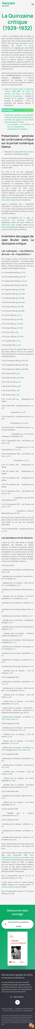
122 (17, 743)
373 (14, 805)
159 (18, 324)
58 (19, 690)
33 (19, 373)
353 (19, 298)
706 (23, 361)
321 (18, 395)
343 (18, 336)
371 (4, 798)
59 (24, 690)
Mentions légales (7, 1008)
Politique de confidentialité (24, 1008)
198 (22, 285)
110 (17, 719)
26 (2, 430)
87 (20, 378)
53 (12, 673)
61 (13, 704)
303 (20, 294)
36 (21, 636)
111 (30, 447)
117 (7, 730)
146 (19, 382)
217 (18, 328)
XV (25, 434)
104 (27, 712)
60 (10, 697)
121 (13, 743)
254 (20, 289)
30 (12, 622)
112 (19, 449)
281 (17, 332)
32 (12, 629)
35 (17, 815)
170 (27, 460)
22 (2, 612)
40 (18, 315)
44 (14, 649)
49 (32, 666)
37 (21, 272)
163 (2, 750)
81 (32, 837)
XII (24, 423)
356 (26, 787)
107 (2, 719)
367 (14, 500)
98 (18, 319)
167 (29, 750)
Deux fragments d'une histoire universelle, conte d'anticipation (17, 857)
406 (19, 302)
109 (12, 719)
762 (23, 365)
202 (19, 386)
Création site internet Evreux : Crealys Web (17, 1011)
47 (32, 660)
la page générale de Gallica (23, 152)
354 (9, 893)
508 (19, 311)
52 (21, 436)
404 (18, 341)
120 (11, 737)
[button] (33, 4)
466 (19, 345)
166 (24, 750)
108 (7, 719)
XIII (24, 412)
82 (15, 839)
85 (8, 443)
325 (11, 774)
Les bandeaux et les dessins (17, 129)
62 (17, 704)
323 (7, 767)
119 (24, 730)
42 (15, 642)
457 (18, 307)
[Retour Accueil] (8, 4)
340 (9, 493)
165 (19, 750)
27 (31, 616)
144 (9, 456)
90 (22, 277)
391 (9, 507)
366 (28, 498)
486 (2, 419)
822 (23, 369)
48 (4, 662)
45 (2, 655)
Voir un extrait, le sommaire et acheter (18, 924)
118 (19, 730)
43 (2, 649)
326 (14, 780)
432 (2, 408)
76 (2, 833)
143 (22, 281)
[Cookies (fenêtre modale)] (31, 1025)
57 (8, 690)
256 (18, 390)
